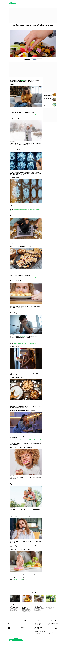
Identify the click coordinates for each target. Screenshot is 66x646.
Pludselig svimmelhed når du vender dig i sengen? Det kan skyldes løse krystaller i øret (14, 605)
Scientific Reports (22, 336)
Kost (34, 23)
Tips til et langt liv (49, 602)
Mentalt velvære (37, 602)
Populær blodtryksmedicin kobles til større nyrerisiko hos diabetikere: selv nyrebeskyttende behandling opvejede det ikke (52, 624)
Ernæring (29, 23)
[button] (33, 5)
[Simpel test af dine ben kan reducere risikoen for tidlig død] (54, 105)
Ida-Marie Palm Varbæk (30, 29)
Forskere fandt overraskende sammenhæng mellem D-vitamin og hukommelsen (26, 114)
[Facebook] (9, 628)
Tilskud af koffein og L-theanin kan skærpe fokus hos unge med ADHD (25, 343)
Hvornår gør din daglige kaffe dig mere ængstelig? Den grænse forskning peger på (47, 99)
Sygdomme (12, 602)
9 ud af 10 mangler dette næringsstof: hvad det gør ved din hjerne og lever (52, 633)
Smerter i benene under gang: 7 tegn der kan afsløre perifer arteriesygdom (52, 629)
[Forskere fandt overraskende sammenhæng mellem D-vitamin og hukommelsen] (54, 94)
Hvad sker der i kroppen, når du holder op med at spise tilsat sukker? (25, 277)
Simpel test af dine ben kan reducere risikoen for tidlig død (47, 104)
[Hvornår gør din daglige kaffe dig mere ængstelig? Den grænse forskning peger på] (54, 99)
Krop (37, 23)
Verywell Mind (14, 579)
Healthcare (26, 579)
